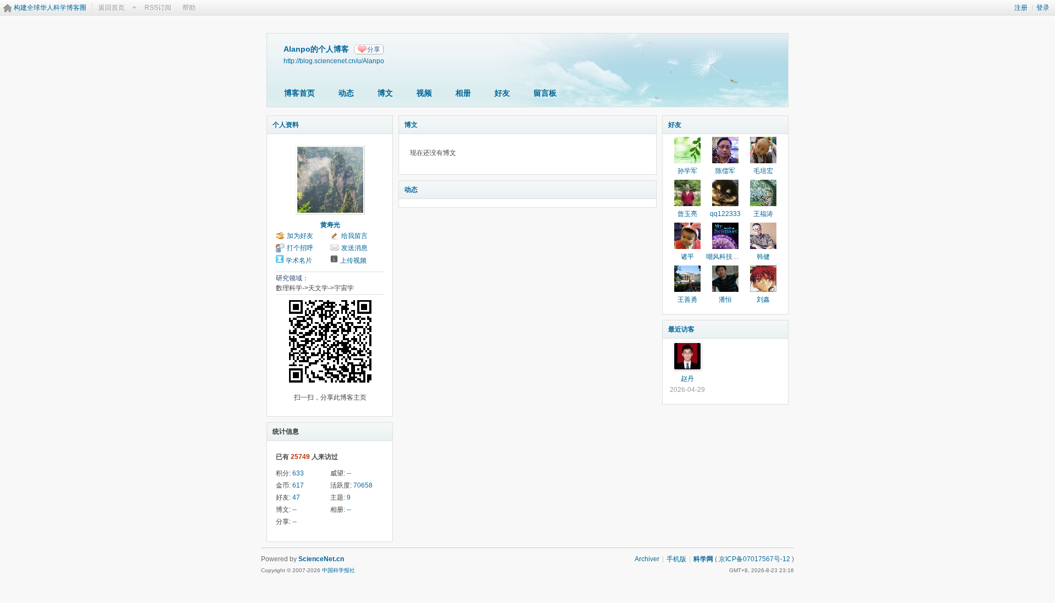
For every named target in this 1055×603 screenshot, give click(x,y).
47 (296, 497)
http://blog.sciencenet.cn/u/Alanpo (334, 60)
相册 (463, 92)
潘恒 (725, 299)
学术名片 (299, 260)
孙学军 (687, 171)
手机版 (676, 559)
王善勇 (687, 299)
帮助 (189, 8)
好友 (502, 92)
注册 (1021, 8)
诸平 (687, 257)
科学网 (703, 559)
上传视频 (353, 260)
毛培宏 (763, 171)
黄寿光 (330, 225)
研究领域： (292, 278)
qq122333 (725, 214)
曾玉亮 (687, 214)
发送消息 (354, 248)
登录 (1043, 8)
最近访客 (681, 329)
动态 (346, 92)
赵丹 (687, 379)
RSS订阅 (158, 8)
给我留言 (354, 236)
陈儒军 (725, 171)
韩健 (763, 257)
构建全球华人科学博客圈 (50, 8)
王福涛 (763, 214)
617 (298, 485)
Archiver (647, 559)
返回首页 (111, 8)
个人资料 (286, 125)
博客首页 (299, 92)
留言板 (545, 92)
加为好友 (300, 236)
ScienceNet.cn (321, 559)
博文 (385, 92)
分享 (373, 49)
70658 (363, 485)
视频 (424, 92)
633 (298, 473)
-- (349, 473)
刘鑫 (763, 299)
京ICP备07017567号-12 (754, 559)
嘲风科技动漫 (726, 257)
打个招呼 (300, 248)
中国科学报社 (338, 570)
